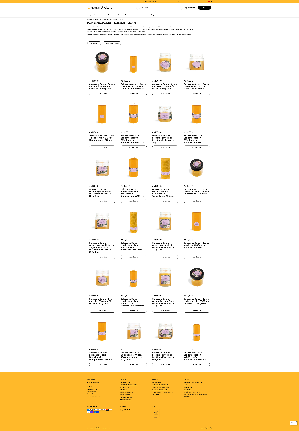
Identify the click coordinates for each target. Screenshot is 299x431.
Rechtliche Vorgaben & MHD (160, 385)
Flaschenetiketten (125, 400)
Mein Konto (191, 8)
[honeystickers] (99, 8)
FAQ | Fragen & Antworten (192, 392)
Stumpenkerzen (92, 31)
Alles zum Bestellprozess (159, 389)
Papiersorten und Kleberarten (161, 387)
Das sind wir (155, 395)
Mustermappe (156, 382)
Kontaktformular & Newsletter (193, 382)
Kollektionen (98, 19)
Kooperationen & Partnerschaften (162, 392)
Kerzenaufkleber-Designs (183, 35)
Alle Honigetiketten (125, 382)
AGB (185, 385)
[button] (94, 43)
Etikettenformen (125, 387)
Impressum (187, 389)
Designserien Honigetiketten (128, 385)
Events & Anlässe (125, 395)
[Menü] (296, 422)
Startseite (90, 19)
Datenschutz (188, 387)
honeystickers (105, 428)
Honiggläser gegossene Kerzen (127, 31)
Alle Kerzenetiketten (126, 397)
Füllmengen (123, 389)
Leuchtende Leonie (153, 35)
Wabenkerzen (108, 31)
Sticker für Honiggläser (126, 392)
